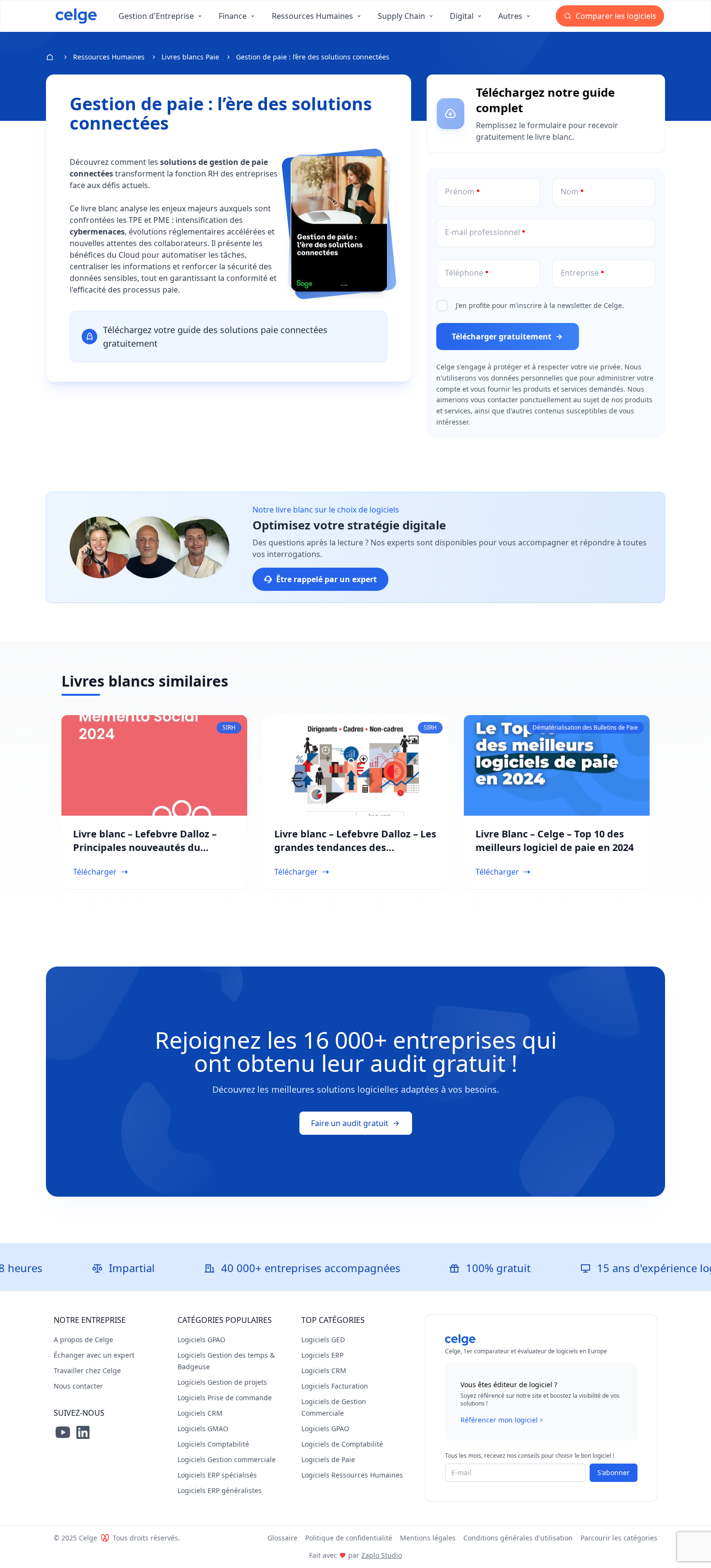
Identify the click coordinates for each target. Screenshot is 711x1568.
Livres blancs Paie (190, 56)
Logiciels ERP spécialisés (217, 1475)
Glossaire (282, 1537)
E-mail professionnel (482, 232)
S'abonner (613, 1472)
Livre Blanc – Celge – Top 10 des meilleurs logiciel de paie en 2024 (554, 840)
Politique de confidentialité (348, 1537)
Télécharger (95, 871)
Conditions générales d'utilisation (518, 1537)
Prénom (459, 191)
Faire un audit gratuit (349, 1123)
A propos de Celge (83, 1339)
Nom (569, 191)
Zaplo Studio (381, 1555)
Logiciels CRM (200, 1413)
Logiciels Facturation (334, 1386)
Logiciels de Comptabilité (342, 1444)
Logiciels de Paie (328, 1459)
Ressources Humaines (109, 56)
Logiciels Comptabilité (213, 1444)
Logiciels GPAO (201, 1339)
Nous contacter (78, 1386)
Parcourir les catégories (618, 1537)
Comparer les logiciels (615, 16)
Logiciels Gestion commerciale (227, 1459)
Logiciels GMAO (203, 1428)
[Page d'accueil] (76, 16)
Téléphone (464, 272)
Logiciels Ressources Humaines (352, 1475)
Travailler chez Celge (87, 1370)
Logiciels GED (323, 1339)
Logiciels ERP (322, 1355)
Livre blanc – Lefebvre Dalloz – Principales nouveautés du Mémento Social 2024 (145, 847)
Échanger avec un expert (94, 1355)
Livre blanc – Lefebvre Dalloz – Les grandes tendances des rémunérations (355, 847)
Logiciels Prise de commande (225, 1397)
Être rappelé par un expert (326, 579)
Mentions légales (428, 1537)
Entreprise (580, 272)
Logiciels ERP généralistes (220, 1490)
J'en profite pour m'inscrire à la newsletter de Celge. (540, 305)
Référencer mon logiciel (499, 1419)
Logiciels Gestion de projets (222, 1382)
